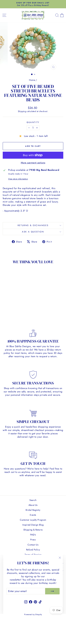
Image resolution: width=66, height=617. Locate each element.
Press (33, 539)
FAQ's (33, 534)
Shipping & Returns (33, 529)
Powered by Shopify (33, 614)
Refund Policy (33, 549)
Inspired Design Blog (33, 524)
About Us (33, 505)
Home (32, 80)
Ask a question (33, 231)
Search (32, 500)
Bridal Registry (33, 510)
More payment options (33, 162)
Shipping (22, 111)
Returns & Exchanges (33, 225)
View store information (18, 179)
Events (33, 514)
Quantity (33, 122)
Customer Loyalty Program (33, 519)
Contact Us (33, 544)
